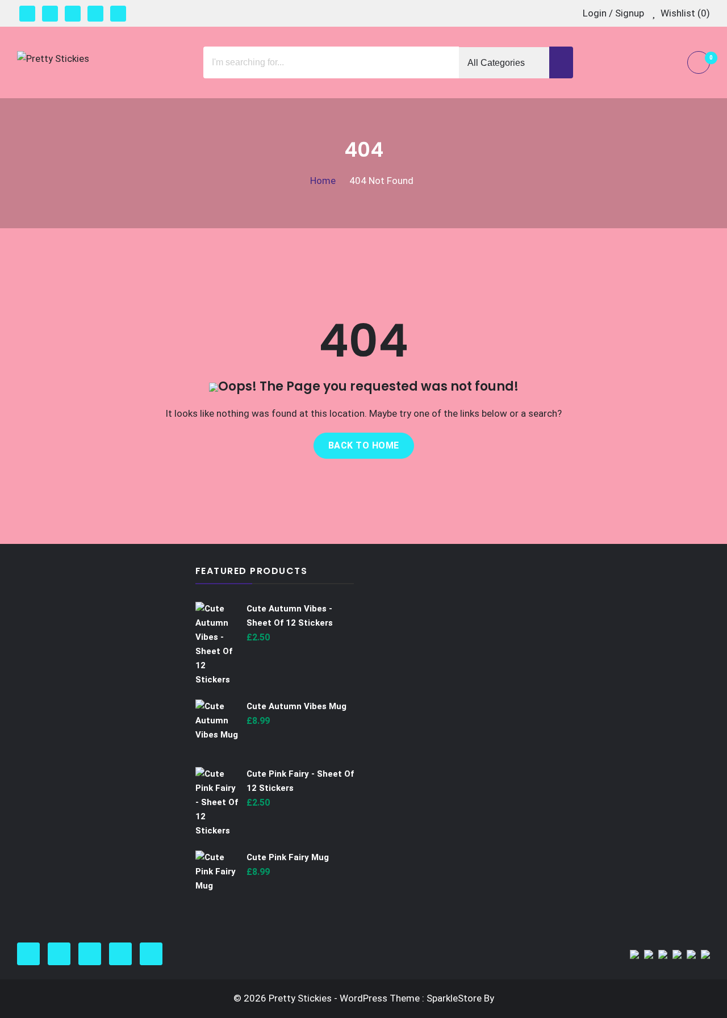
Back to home (363, 445)
